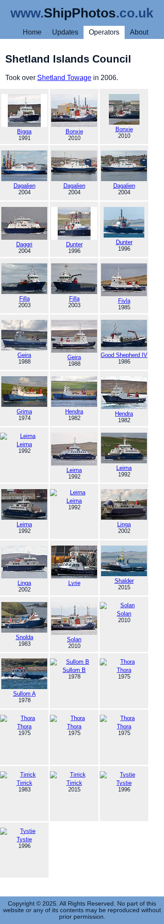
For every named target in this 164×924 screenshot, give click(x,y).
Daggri (24, 244)
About (139, 32)
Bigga (24, 131)
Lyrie (74, 583)
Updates (65, 32)
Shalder (124, 581)
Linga (124, 524)
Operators (104, 32)
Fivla (124, 301)
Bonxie (74, 131)
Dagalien (24, 185)
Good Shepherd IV (124, 355)
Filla (24, 298)
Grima (24, 411)
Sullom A (24, 693)
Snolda (24, 637)
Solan (74, 639)
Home (32, 32)
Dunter (74, 244)
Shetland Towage (64, 77)
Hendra (74, 411)
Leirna (74, 470)
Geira (24, 355)
